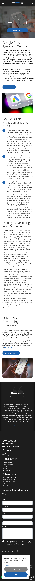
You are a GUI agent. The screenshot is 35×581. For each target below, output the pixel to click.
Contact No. (6, 506)
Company (5, 520)
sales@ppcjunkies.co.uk (12, 446)
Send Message (9, 551)
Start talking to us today (17, 30)
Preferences (16, 569)
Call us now (8, 87)
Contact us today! (10, 353)
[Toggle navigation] (2, 3)
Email (4, 513)
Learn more (7, 565)
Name (4, 499)
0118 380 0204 (8, 348)
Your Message (6, 527)
